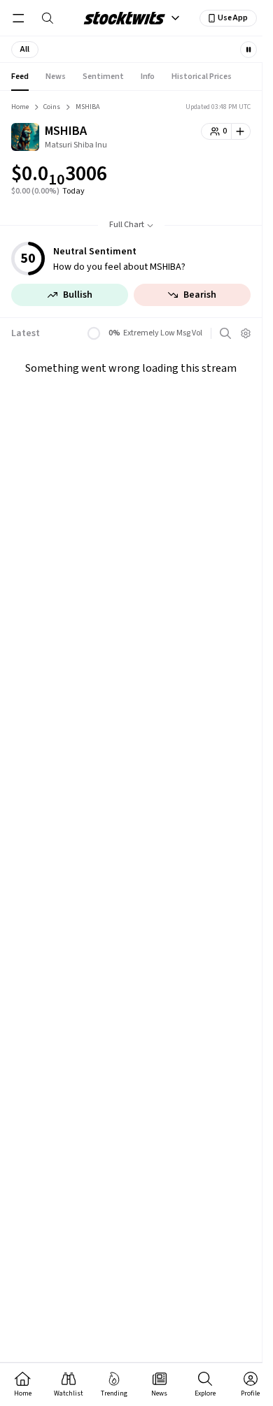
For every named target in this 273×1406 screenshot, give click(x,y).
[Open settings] (246, 333)
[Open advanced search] (225, 333)
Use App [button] (233, 18)
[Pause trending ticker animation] (248, 49)
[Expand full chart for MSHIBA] (212, 176)
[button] (24, 49)
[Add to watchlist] (241, 131)
